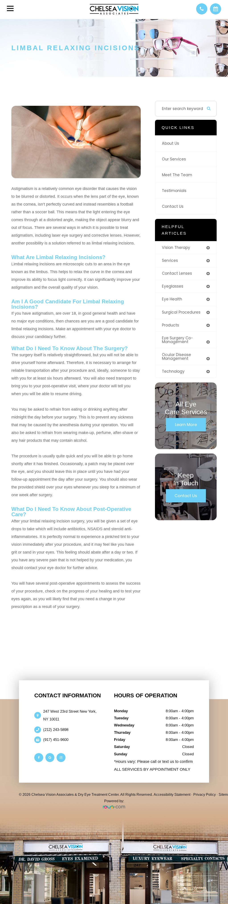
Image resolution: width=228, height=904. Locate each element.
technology (173, 371)
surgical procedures (181, 312)
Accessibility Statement (172, 794)
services (170, 260)
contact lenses (177, 273)
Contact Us (172, 206)
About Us (170, 143)
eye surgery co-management (177, 339)
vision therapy (176, 247)
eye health (172, 299)
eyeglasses (172, 286)
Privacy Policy (204, 794)
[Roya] (114, 807)
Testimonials (174, 190)
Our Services (174, 159)
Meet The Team (177, 175)
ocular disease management (176, 356)
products (170, 325)
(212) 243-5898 (55, 730)
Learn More (186, 424)
